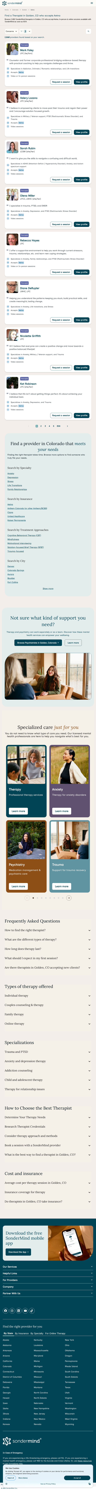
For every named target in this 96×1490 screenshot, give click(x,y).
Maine (37, 1361)
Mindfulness (13, 539)
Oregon (68, 1355)
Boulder (11, 578)
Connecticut (8, 1371)
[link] (48, 63)
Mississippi (39, 1382)
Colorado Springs (15, 570)
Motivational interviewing (19, 543)
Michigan (38, 1366)
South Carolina (72, 1371)
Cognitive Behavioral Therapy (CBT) (24, 535)
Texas (67, 1387)
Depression (12, 477)
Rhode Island (71, 1366)
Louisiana (38, 1345)
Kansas (6, 1424)
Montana (38, 1387)
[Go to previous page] (28, 426)
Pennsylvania (71, 1361)
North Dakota (40, 1398)
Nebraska (38, 1403)
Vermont (69, 1403)
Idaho (5, 1408)
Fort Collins (12, 582)
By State (8, 1333)
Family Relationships (17, 489)
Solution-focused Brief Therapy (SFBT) (25, 547)
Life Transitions (14, 485)
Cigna (10, 512)
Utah (67, 1392)
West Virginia (71, 1419)
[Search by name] (88, 31)
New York (69, 1340)
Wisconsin (70, 1413)
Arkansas (7, 1350)
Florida (6, 1387)
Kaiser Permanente (16, 520)
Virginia (68, 1398)
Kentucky (38, 1340)
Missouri (38, 1377)
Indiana (6, 1419)
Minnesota (39, 1371)
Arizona (6, 1355)
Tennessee (70, 1382)
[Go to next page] (67, 426)
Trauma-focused (15, 551)
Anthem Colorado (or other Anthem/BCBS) (27, 508)
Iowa (5, 1403)
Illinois (6, 1413)
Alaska (6, 1340)
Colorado (7, 1366)
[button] (38, 642)
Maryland (38, 1355)
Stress (10, 481)
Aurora (10, 574)
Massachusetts (41, 1350)
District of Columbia (12, 1377)
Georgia (7, 1392)
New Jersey (39, 1413)
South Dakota (71, 1377)
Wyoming (69, 1424)
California (7, 1361)
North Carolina (41, 1392)
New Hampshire (41, 1408)
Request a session (61, 82)
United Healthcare (16, 516)
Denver (10, 566)
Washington (70, 1408)
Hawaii (6, 1398)
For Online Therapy (55, 1333)
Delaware (7, 1382)
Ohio (67, 1345)
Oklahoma (70, 1350)
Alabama (7, 1345)
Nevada (37, 1424)
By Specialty (37, 1333)
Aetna (10, 504)
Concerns (10, 31)
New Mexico (39, 1419)
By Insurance (22, 1333)
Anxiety (10, 473)
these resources (85, 1461)
